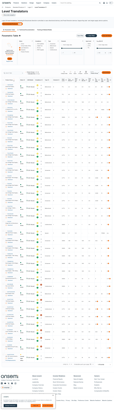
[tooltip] (19, 36)
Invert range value (67, 44)
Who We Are (97, 388)
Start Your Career (99, 379)
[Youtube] (5, 383)
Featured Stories (78, 382)
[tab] (9, 30)
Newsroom (77, 376)
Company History (37, 388)
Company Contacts (38, 391)
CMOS (89, 43)
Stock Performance (58, 382)
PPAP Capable (40, 49)
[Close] (53, 395)
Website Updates (107, 400)
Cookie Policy (60, 400)
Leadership (35, 382)
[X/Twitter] (9, 383)
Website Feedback (95, 400)
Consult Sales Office (26, 45)
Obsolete (23, 49)
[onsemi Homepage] (6, 2)
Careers (97, 376)
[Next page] (110, 365)
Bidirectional (53, 45)
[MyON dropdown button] (104, 3)
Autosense (52, 43)
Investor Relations (59, 376)
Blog (75, 385)
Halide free (39, 45)
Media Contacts (78, 388)
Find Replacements (11, 360)
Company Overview (38, 385)
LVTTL (89, 45)
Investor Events (57, 388)
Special (52, 47)
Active (22, 43)
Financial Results (58, 379)
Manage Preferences (10, 405)
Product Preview (25, 51)
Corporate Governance (59, 385)
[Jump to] (71, 364)
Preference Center (83, 400)
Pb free (39, 47)
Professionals (98, 382)
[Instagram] (15, 383)
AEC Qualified (40, 43)
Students (96, 385)
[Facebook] (12, 383)
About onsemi (37, 376)
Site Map (74, 400)
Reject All (35, 405)
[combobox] (79, 2)
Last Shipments (24, 47)
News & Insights (78, 379)
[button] (100, 2)
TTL (88, 47)
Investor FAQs (57, 394)
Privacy (68, 400)
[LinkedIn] (2, 383)
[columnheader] (12, 80)
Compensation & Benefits (101, 391)
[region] (28, 401)
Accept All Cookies (47, 405)
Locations (35, 379)
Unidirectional (53, 49)
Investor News (57, 391)
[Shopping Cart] (107, 3)
